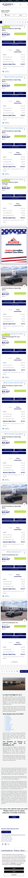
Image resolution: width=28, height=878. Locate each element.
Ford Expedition (8, 727)
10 (22, 22)
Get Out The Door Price (21, 33)
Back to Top (24, 671)
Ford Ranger (7, 717)
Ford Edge (7, 722)
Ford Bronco (7, 723)
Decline (14, 871)
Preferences (14, 874)
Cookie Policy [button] (13, 863)
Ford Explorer (8, 725)
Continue (14, 817)
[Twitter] (8, 844)
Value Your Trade (15, 44)
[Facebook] (2, 844)
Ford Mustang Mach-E (9, 729)
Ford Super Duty (8, 719)
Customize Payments (8, 41)
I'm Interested (20, 41)
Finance (16, 850)
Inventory (4, 850)
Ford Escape (7, 720)
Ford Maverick (8, 718)
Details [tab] (10, 50)
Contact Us (7, 832)
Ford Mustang (8, 728)
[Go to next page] (25, 22)
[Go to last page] (17, 671)
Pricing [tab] (17, 50)
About (22, 850)
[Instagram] (5, 844)
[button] (24, 78)
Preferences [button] (19, 864)
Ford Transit (7, 730)
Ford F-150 (7, 715)
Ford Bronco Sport (9, 724)
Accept (14, 868)
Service (10, 850)
